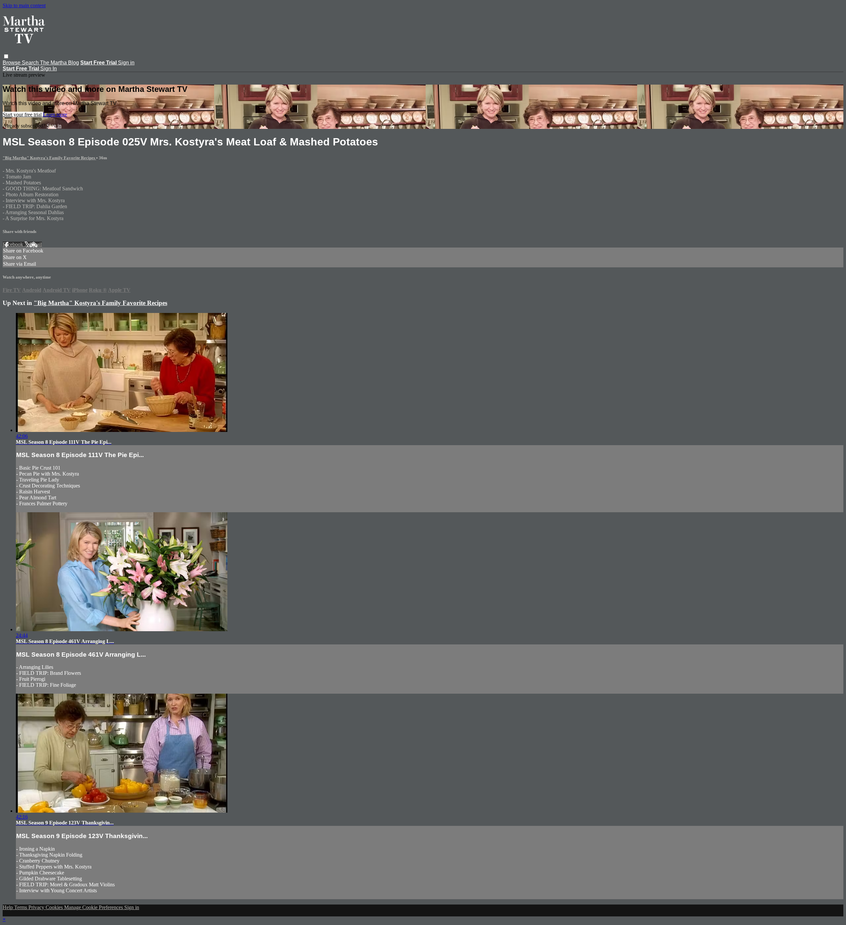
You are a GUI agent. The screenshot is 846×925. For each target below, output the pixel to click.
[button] (6, 56)
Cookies (55, 907)
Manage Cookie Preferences (94, 907)
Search (31, 62)
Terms (21, 907)
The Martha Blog (59, 62)
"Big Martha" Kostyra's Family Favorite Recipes (49, 157)
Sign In (48, 68)
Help (8, 907)
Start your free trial (23, 114)
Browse (12, 62)
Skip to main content (24, 5)
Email (36, 244)
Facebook (13, 244)
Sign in (126, 62)
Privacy (37, 907)
